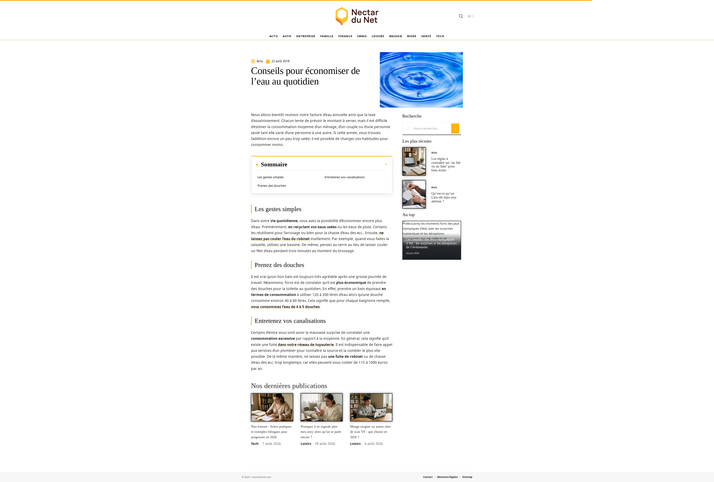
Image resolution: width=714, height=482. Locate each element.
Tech (255, 443)
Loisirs (306, 443)
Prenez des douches (272, 186)
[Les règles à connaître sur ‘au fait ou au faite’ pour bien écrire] (414, 161)
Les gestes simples (271, 177)
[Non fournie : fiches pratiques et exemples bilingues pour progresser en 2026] (272, 407)
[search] (461, 16)
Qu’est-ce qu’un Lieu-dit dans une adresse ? (443, 197)
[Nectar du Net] (357, 16)
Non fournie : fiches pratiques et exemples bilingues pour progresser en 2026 (271, 432)
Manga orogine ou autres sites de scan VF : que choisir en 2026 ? (370, 432)
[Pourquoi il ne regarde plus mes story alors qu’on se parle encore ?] (322, 407)
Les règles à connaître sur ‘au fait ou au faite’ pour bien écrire (445, 164)
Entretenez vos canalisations (345, 177)
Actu (434, 152)
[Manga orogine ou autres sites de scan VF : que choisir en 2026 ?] (371, 407)
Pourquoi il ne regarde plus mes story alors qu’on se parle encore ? (321, 432)
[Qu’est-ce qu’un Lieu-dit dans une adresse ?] (414, 194)
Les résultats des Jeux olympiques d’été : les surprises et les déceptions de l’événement (431, 243)
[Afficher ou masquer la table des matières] (337, 164)
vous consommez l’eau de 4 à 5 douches (285, 306)
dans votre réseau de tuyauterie (306, 344)
